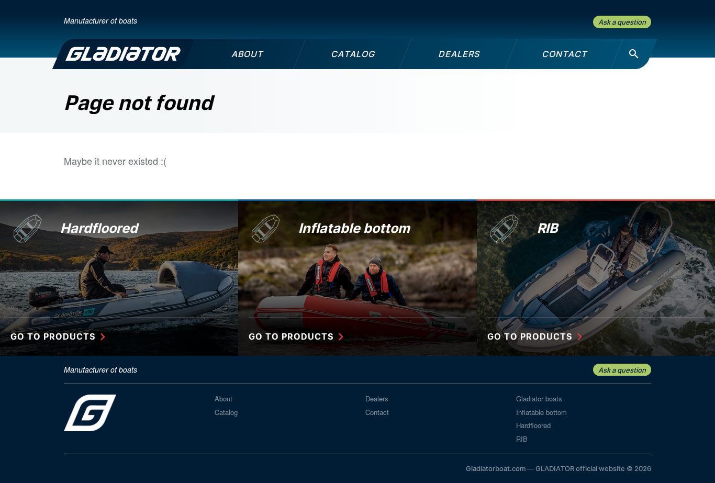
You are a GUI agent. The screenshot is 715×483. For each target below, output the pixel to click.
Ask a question (622, 22)
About (223, 398)
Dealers (376, 398)
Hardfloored (533, 425)
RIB (522, 439)
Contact (377, 412)
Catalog (226, 412)
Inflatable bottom (541, 412)
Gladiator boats (539, 398)
